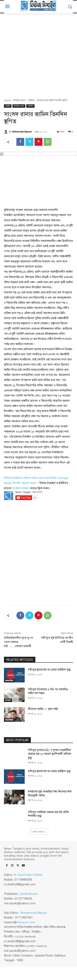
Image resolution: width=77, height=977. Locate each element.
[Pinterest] (38, 142)
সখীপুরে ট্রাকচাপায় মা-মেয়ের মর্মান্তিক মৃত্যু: (49, 669)
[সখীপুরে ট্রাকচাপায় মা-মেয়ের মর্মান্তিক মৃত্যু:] (14, 675)
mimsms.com (26, 922)
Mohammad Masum (22, 131)
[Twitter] (29, 142)
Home (7, 100)
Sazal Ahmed (29, 894)
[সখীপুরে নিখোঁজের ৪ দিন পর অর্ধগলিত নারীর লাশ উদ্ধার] (14, 695)
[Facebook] (20, 142)
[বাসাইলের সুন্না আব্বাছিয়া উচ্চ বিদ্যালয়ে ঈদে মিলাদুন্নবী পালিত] (14, 797)
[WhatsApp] (48, 142)
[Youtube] (23, 866)
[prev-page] (6, 728)
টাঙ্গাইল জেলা (19, 100)
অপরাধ (8, 700)
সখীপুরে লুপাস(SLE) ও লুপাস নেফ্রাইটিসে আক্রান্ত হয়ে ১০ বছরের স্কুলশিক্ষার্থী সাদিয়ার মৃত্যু (49, 753)
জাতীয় (7, 106)
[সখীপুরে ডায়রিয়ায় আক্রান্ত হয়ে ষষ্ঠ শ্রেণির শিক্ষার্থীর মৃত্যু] (14, 817)
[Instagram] (12, 866)
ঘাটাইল (31, 100)
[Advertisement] (38, 53)
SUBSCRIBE (20, 488)
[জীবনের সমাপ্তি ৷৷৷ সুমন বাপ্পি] (14, 714)
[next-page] (12, 728)
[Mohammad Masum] (6, 132)
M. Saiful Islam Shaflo (28, 875)
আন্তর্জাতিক (9, 680)
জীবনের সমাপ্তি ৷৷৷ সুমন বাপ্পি (43, 709)
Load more (37, 831)
